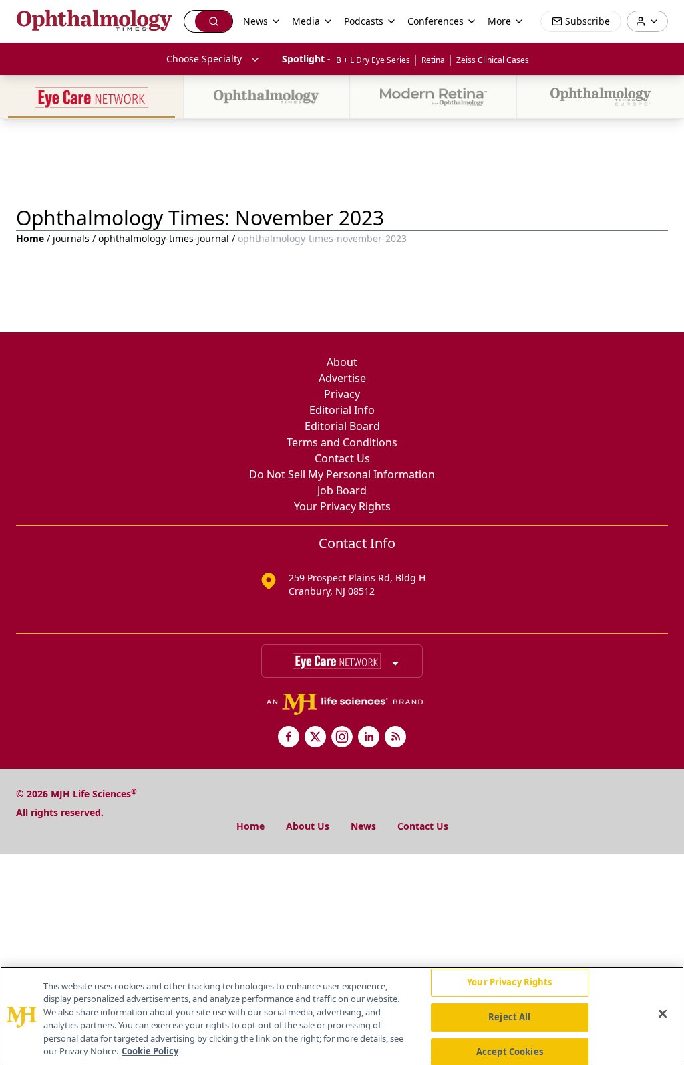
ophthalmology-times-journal (163, 238)
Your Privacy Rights (342, 506)
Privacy (342, 394)
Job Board (342, 490)
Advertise (342, 378)
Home (30, 238)
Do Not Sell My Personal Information (342, 474)
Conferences (435, 21)
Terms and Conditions (342, 442)
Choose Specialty (204, 58)
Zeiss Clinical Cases (492, 60)
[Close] (662, 1014)
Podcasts (363, 21)
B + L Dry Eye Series (373, 60)
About (342, 362)
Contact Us (342, 458)
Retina (433, 60)
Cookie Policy (150, 1051)
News (363, 825)
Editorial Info (342, 410)
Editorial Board (342, 426)
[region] (342, 1016)
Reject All (509, 1017)
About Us (307, 825)
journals (71, 238)
